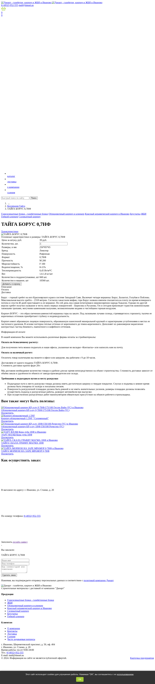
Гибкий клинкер (9, 216)
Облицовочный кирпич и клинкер (66, 214)
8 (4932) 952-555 (32, 516)
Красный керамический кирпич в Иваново (107, 214)
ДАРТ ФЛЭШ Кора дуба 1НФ (16, 434)
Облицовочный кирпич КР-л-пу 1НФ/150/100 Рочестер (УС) (32, 426)
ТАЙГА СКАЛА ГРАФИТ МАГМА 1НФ (22, 443)
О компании (13, 628)
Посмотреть (7, 413)
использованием (125, 674)
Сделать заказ (9, 575)
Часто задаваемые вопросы (21, 639)
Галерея (11, 636)
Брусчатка (135, 214)
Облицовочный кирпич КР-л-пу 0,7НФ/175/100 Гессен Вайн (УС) (35, 410)
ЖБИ (143, 214)
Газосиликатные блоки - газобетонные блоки (24, 214)
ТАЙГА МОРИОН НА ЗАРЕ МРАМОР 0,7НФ (25, 451)
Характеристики (9, 231)
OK (79, 679)
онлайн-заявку (20, 542)
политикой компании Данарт (99, 580)
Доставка (12, 634)
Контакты (12, 631)
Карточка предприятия (142, 658)
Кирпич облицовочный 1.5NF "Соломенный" (25, 418)
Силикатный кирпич (29, 216)
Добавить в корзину (11, 284)
